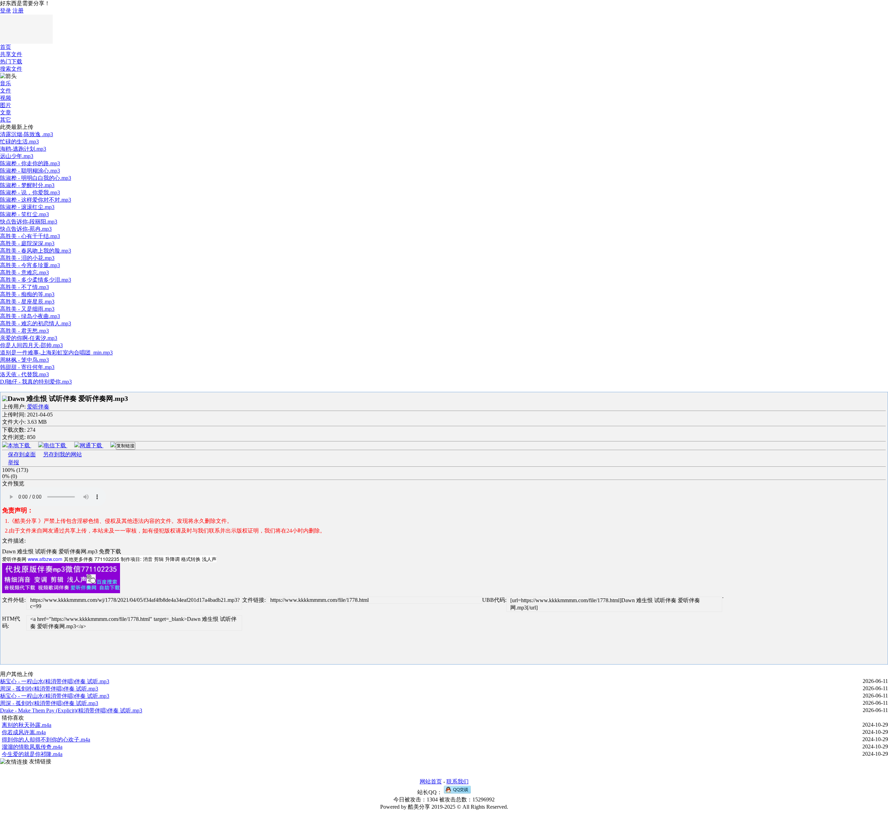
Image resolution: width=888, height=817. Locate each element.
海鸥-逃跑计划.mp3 (23, 149)
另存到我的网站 (62, 454)
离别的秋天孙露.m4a (26, 725)
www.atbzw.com (45, 558)
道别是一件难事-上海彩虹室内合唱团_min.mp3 (56, 352)
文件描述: (14, 541)
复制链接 (126, 445)
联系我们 (457, 781)
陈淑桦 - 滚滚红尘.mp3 (27, 207)
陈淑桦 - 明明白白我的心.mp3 (35, 178)
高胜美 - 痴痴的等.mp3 (27, 294)
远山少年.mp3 (16, 156)
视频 (5, 98)
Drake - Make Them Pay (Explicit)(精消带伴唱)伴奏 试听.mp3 (71, 710)
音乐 (5, 83)
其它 (5, 120)
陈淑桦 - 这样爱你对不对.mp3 (35, 200)
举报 (13, 462)
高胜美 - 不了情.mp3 (24, 287)
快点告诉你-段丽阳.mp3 (28, 222)
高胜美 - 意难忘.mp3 (24, 272)
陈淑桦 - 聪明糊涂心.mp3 (30, 171)
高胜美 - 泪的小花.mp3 (27, 258)
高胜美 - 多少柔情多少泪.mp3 (35, 280)
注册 (18, 11)
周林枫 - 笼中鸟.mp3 (24, 360)
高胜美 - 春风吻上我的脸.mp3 (35, 251)
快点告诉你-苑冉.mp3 (26, 229)
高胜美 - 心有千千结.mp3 (30, 236)
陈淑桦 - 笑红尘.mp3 (24, 214)
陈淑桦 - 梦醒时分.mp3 (27, 185)
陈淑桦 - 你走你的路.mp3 (30, 163)
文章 (5, 112)
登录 (5, 11)
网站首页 (431, 781)
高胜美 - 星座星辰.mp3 (27, 302)
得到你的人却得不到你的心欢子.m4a (46, 740)
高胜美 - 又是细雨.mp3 (27, 309)
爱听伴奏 (38, 407)
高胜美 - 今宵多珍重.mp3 (30, 265)
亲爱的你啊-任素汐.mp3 (28, 338)
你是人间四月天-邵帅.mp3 (31, 345)
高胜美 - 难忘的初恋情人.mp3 (35, 323)
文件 (5, 91)
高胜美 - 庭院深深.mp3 (27, 243)
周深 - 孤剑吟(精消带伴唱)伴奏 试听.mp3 (49, 689)
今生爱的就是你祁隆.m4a (32, 754)
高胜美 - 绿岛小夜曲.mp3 (30, 316)
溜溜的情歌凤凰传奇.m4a (32, 747)
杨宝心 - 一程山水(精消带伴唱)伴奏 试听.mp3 (54, 681)
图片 (5, 105)
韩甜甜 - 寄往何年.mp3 (27, 367)
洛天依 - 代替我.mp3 (24, 374)
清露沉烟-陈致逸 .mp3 (26, 134)
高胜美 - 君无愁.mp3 (24, 331)
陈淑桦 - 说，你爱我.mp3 (30, 192)
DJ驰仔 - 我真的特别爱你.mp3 (36, 382)
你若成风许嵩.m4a (24, 732)
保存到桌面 (22, 454)
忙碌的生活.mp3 (19, 141)
